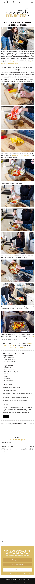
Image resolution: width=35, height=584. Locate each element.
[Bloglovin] (16, 2)
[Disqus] (17, 474)
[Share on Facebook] (6, 442)
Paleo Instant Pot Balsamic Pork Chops (19, 61)
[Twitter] (2, 2)
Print (6, 416)
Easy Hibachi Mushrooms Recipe (27, 448)
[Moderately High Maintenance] (17, 12)
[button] (33, 2)
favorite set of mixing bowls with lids (22, 155)
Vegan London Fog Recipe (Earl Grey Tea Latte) (9, 449)
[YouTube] (10, 2)
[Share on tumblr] (12, 442)
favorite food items (17, 347)
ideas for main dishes (19, 338)
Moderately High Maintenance (19, 579)
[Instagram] (4, 2)
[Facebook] (13, 2)
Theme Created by (17, 582)
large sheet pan (11, 255)
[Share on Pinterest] (10, 442)
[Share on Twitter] (8, 442)
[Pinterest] (7, 2)
